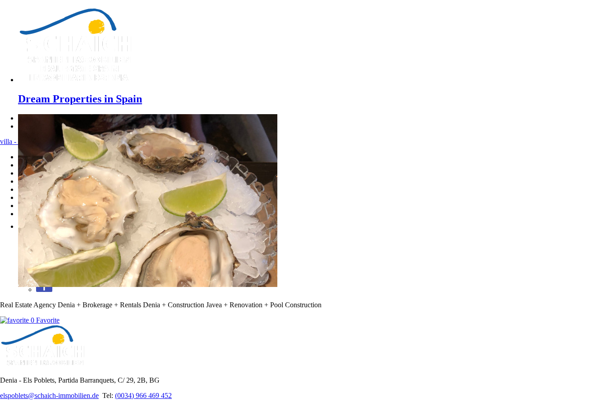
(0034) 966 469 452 (143, 395)
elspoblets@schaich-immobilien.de (49, 395)
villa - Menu (17, 141)
